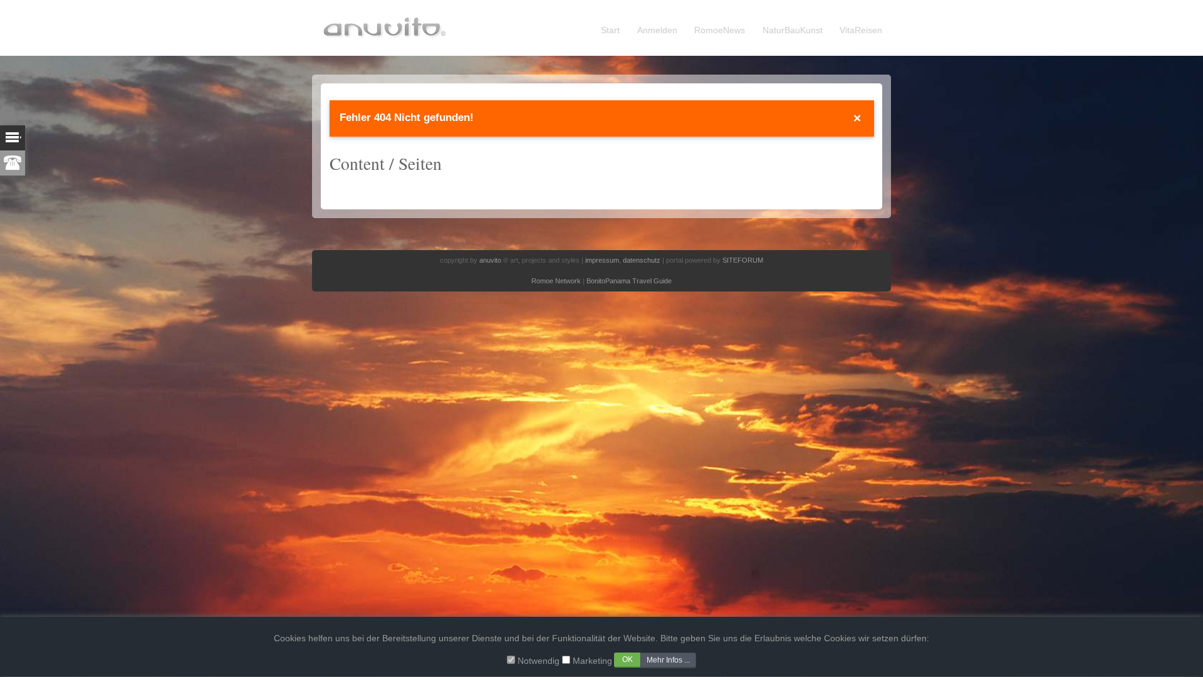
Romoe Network (556, 281)
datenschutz (641, 260)
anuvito (490, 260)
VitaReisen (861, 30)
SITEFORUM (742, 260)
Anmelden (657, 30)
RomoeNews (719, 30)
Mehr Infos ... (668, 660)
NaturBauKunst (793, 30)
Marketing (592, 661)
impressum (602, 260)
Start (610, 30)
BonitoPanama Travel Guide (629, 281)
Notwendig (539, 661)
